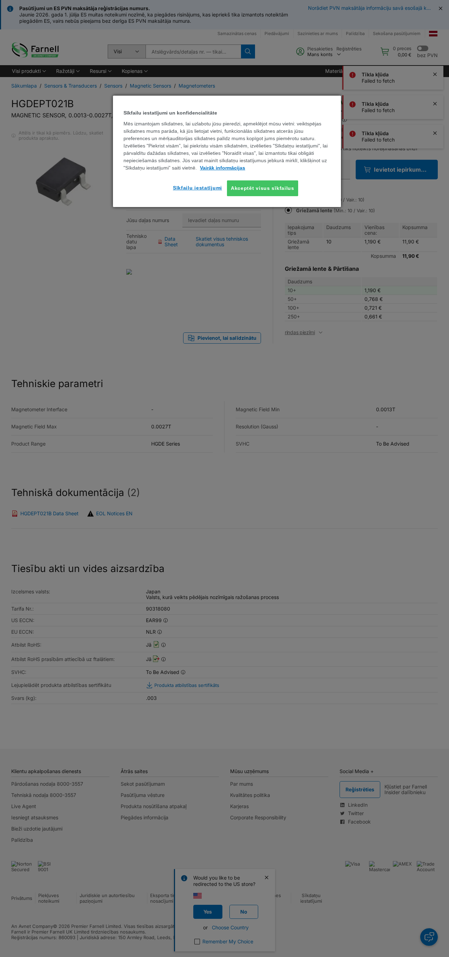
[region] (227, 151)
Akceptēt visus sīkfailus (262, 188)
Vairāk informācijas (222, 168)
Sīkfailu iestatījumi (197, 188)
